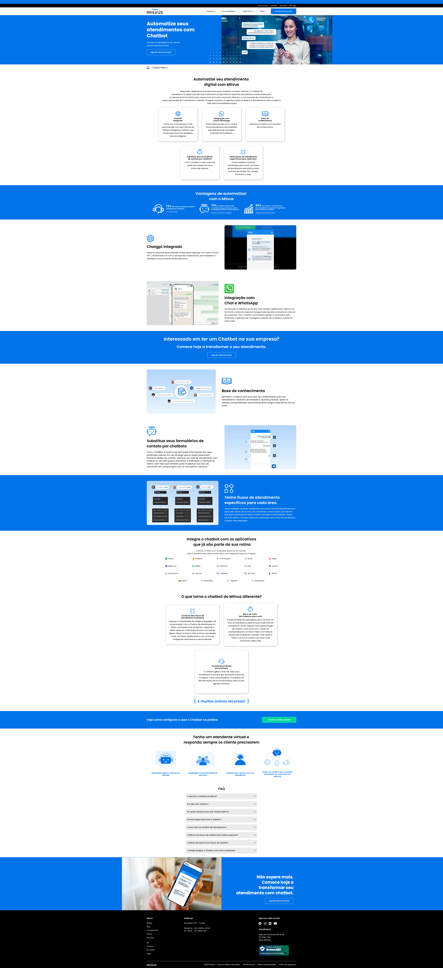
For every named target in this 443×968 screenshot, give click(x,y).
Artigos (149, 923)
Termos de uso (249, 964)
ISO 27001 (150, 950)
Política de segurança (287, 964)
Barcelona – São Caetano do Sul (197, 928)
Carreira (274, 5)
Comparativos (152, 930)
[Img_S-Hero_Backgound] (277, 37)
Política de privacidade (267, 964)
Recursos (283, 5)
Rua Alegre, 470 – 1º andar (194, 923)
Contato (150, 946)
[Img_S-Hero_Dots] (225, 50)
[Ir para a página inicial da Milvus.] (151, 964)
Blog (148, 926)
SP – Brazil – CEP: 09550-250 (195, 931)
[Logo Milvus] (155, 11)
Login (149, 954)
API (148, 942)
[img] (215, 11)
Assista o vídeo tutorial (279, 719)
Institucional (263, 5)
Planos (149, 934)
